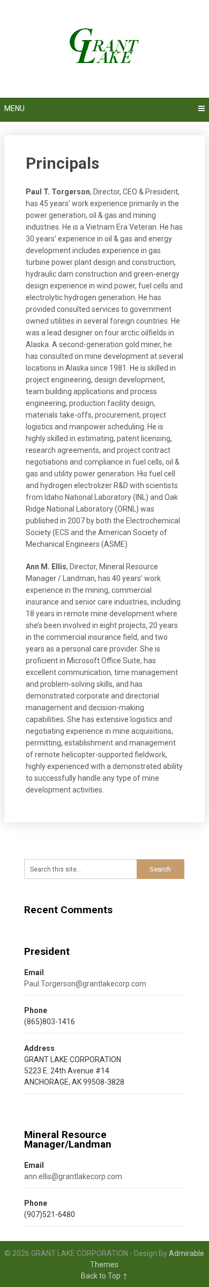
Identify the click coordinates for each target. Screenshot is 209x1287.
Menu (14, 108)
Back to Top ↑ (104, 1276)
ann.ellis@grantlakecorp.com (73, 1176)
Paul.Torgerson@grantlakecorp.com (85, 983)
